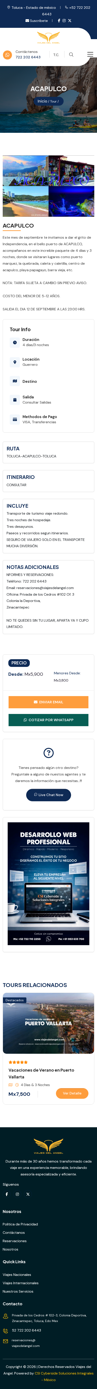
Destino (30, 381)
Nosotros (10, 1249)
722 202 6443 (28, 57)
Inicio (42, 101)
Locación (31, 359)
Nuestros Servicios (18, 1291)
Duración (31, 339)
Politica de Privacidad (20, 1224)
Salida (28, 397)
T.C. (56, 54)
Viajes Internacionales (21, 1283)
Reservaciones (15, 1241)
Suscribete (38, 20)
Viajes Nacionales (17, 1274)
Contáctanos (14, 1232)
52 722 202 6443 (26, 1330)
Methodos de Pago (40, 416)
